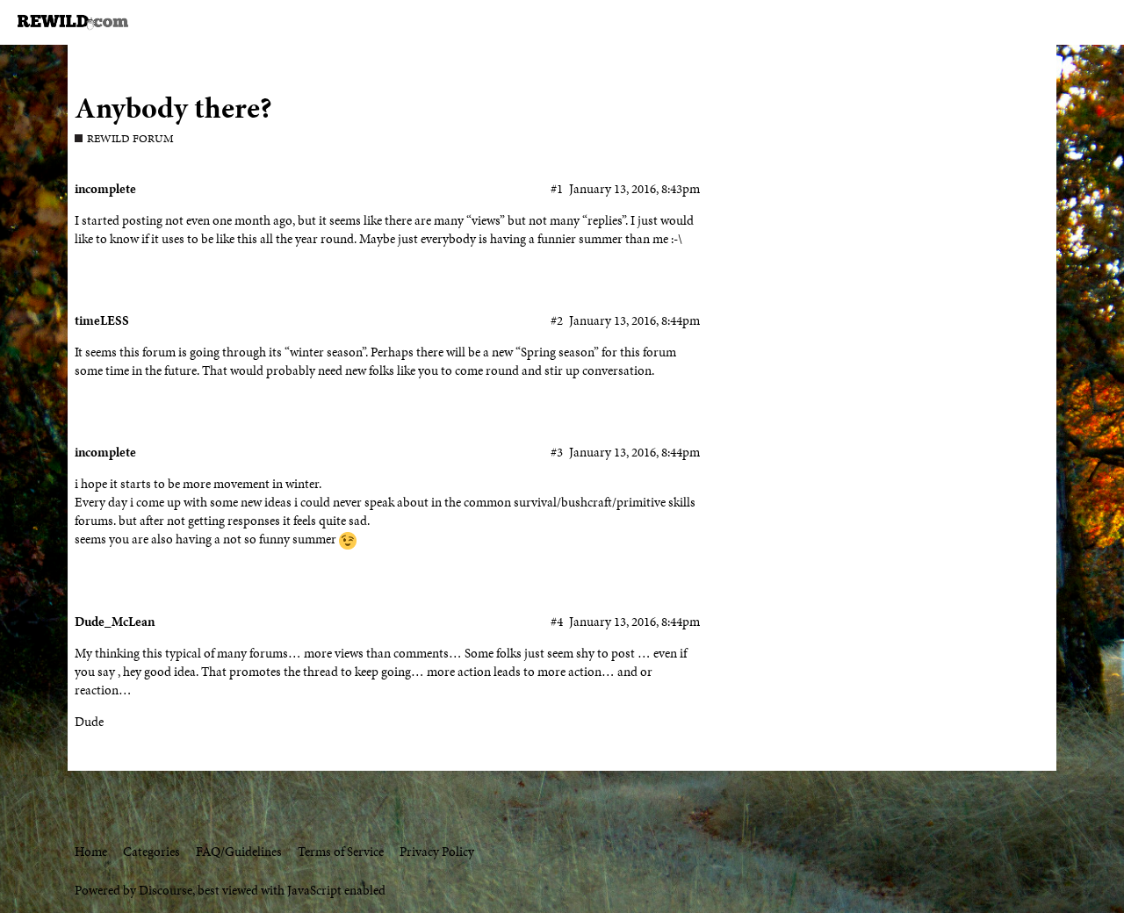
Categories (151, 851)
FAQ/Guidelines (239, 851)
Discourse (165, 890)
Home (91, 851)
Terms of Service (341, 851)
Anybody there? (173, 107)
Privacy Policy (437, 851)
